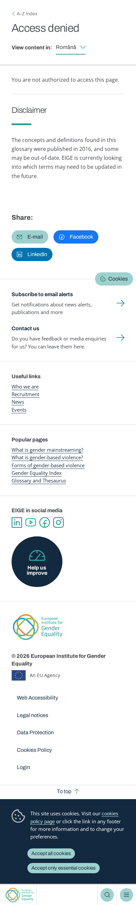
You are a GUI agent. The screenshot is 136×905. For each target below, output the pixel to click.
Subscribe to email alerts (42, 294)
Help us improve (37, 570)
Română (66, 47)
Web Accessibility (37, 698)
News (18, 401)
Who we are (25, 386)
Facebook (44, 522)
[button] (30, 237)
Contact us (25, 328)
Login (23, 767)
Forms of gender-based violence (48, 465)
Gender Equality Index (37, 473)
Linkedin (17, 522)
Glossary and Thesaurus (39, 480)
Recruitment (25, 394)
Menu (126, 894)
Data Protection (35, 732)
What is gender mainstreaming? (47, 449)
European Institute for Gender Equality (19, 895)
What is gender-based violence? (47, 457)
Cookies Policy (34, 750)
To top (64, 791)
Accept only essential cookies (63, 868)
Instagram (58, 522)
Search (107, 894)
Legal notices (32, 715)
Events (19, 409)
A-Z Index (27, 13)
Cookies (118, 279)
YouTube (30, 522)
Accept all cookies (51, 853)
